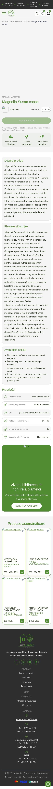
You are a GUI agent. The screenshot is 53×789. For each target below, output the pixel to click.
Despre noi (26, 696)
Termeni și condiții (13, 777)
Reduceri (26, 677)
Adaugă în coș (26, 121)
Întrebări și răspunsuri (26, 701)
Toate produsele (26, 673)
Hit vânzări (26, 682)
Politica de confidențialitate (35, 777)
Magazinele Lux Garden (9, 4)
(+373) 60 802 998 (26, 727)
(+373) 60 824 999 (45, 4)
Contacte (26, 705)
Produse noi (26, 686)
